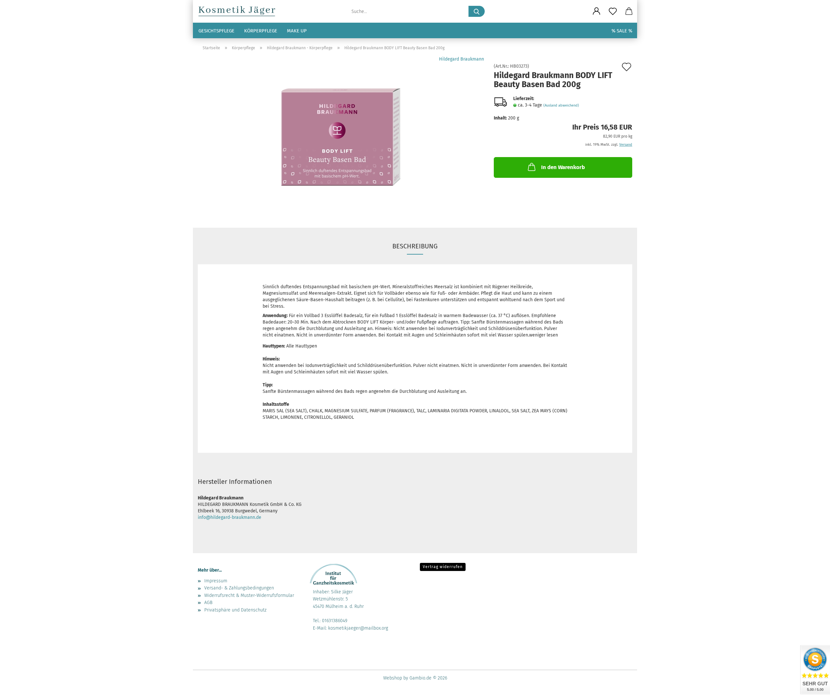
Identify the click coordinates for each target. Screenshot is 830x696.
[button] (596, 11)
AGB (208, 602)
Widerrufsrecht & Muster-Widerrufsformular (249, 595)
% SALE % (621, 31)
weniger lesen (543, 335)
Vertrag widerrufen (443, 567)
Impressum (215, 581)
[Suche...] (476, 11)
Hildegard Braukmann (461, 59)
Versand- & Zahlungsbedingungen (239, 588)
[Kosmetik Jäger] (239, 11)
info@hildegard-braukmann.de (229, 517)
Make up (297, 31)
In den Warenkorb (563, 167)
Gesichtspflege (216, 31)
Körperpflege (260, 31)
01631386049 (334, 620)
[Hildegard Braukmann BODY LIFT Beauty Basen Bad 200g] (341, 137)
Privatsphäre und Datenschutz (235, 610)
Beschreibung (415, 246)
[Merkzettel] (613, 11)
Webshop (392, 678)
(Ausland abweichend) (561, 105)
